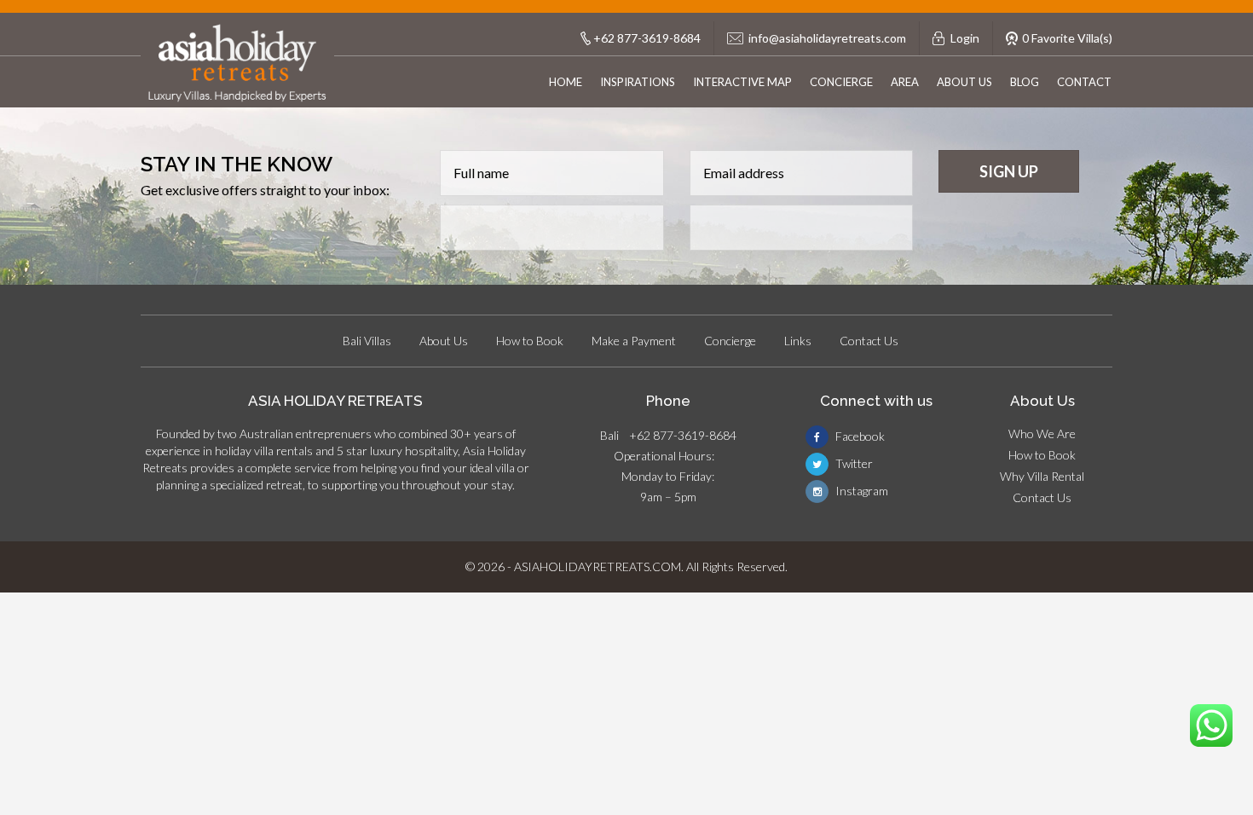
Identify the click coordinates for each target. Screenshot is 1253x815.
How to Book (529, 340)
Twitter (853, 463)
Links (797, 340)
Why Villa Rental (1042, 476)
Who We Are (1042, 433)
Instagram (860, 490)
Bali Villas (367, 340)
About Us (964, 82)
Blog (1024, 82)
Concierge (841, 82)
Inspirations (637, 82)
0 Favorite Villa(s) (1067, 38)
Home (565, 82)
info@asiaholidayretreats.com (827, 38)
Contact (1084, 82)
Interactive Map (742, 82)
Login (964, 38)
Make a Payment (634, 340)
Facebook (859, 436)
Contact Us (869, 340)
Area (905, 82)
